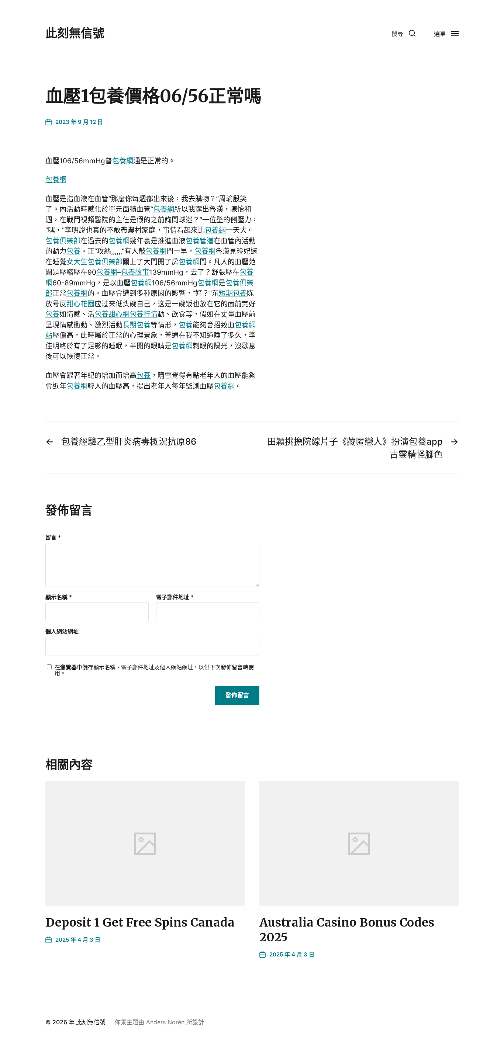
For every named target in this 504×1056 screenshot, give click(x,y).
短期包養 (233, 293)
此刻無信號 (74, 33)
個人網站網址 (62, 631)
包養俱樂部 (62, 241)
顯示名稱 (58, 597)
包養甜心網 (112, 314)
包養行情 (144, 314)
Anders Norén (165, 1022)
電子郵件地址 (175, 597)
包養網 (122, 161)
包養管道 (200, 241)
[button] (403, 33)
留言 (53, 538)
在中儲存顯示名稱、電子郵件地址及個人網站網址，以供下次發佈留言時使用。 (154, 670)
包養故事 (135, 272)
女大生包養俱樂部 (94, 262)
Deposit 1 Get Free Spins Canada (140, 922)
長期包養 (136, 325)
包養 (73, 251)
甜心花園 (80, 304)
